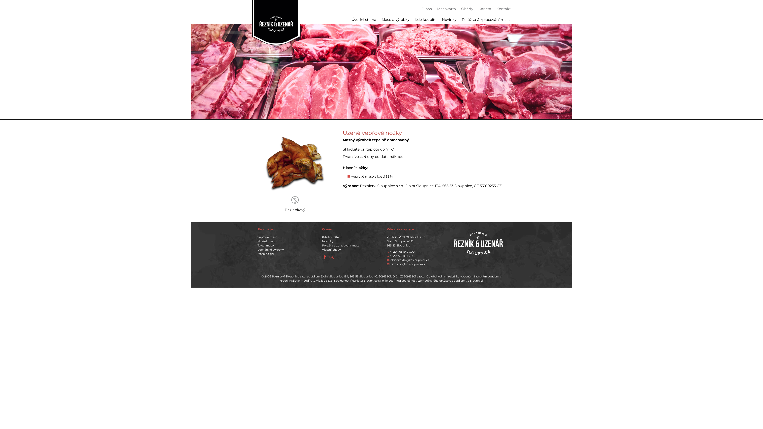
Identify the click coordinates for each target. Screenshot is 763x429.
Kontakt (503, 9)
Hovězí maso (266, 241)
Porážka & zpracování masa (486, 19)
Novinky (449, 19)
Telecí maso (266, 245)
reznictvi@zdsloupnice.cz (407, 264)
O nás (426, 9)
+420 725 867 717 (401, 256)
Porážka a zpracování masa (340, 245)
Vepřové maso (267, 237)
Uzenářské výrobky (271, 249)
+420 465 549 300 (402, 251)
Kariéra (484, 9)
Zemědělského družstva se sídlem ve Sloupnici (450, 280)
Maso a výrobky (396, 19)
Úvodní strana (363, 19)
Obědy (467, 9)
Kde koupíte (426, 19)
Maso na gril (266, 254)
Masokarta (446, 9)
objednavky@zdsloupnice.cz (409, 260)
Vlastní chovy (331, 249)
